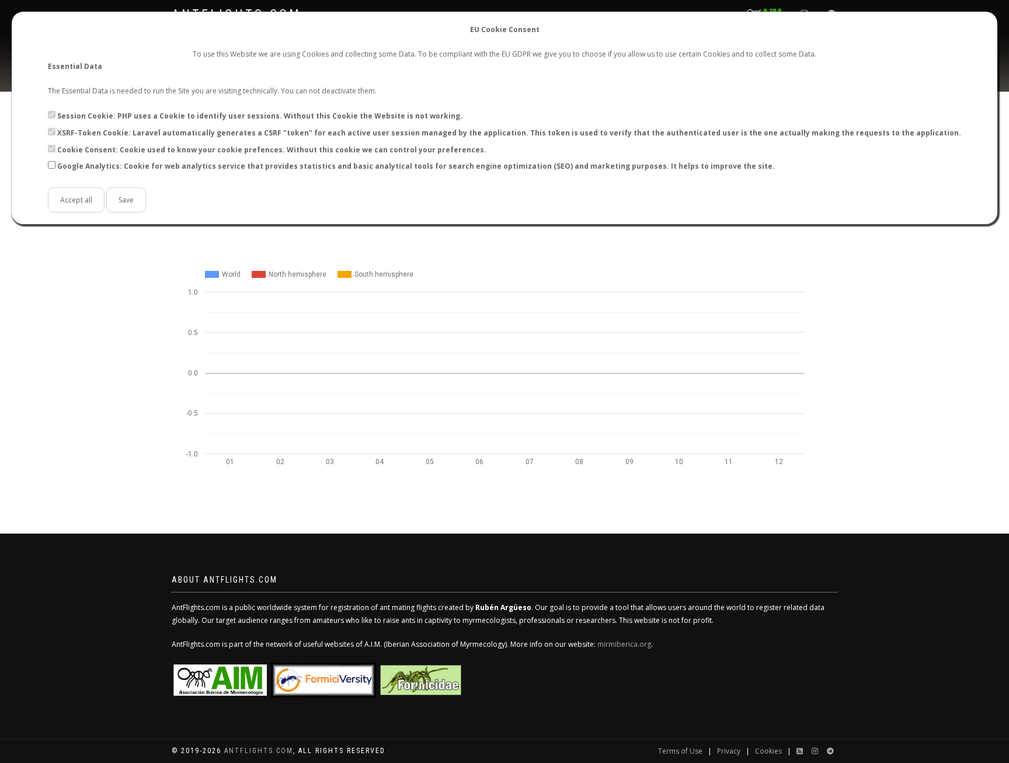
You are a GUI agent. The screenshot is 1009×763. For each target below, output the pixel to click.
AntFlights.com (258, 751)
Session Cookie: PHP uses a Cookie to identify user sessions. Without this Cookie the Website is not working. (259, 116)
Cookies (768, 751)
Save (126, 200)
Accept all (76, 200)
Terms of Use (680, 751)
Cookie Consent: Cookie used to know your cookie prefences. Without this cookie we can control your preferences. (271, 150)
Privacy (728, 751)
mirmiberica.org (624, 644)
